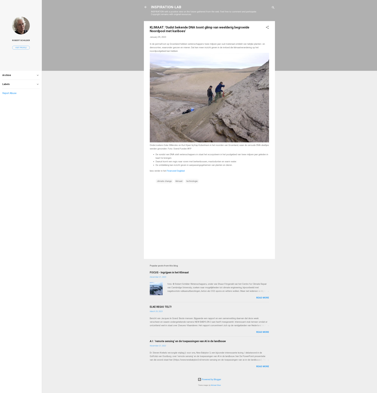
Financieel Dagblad (176, 171)
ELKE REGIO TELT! (161, 306)
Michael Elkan (216, 385)
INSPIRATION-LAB (166, 7)
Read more (262, 297)
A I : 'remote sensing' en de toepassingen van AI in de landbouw (188, 341)
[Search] (273, 8)
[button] (267, 28)
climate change (164, 181)
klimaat (179, 181)
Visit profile (21, 48)
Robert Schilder (21, 40)
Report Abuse (9, 93)
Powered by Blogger (211, 379)
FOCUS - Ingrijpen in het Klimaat (169, 272)
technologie (192, 181)
